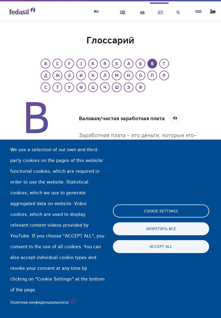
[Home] (22, 11)
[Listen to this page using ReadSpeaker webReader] (177, 117)
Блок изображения (121, 12)
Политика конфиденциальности (39, 302)
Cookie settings (161, 211)
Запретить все (161, 228)
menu (198, 11)
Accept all (161, 246)
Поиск (177, 12)
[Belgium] (213, 11)
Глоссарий (159, 12)
